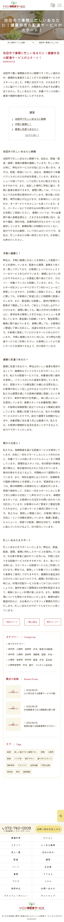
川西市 (50, 752)
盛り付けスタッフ (45, 758)
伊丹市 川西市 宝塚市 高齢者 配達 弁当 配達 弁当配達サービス (32, 654)
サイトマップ (48, 895)
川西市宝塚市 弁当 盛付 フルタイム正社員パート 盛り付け (32, 664)
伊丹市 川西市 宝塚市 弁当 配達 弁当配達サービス (32, 649)
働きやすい (29, 758)
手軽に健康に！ (23, 124)
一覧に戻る (32, 621)
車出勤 (10, 772)
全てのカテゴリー (16, 643)
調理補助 (26, 772)
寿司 (18, 772)
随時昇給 (10, 765)
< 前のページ (11, 621)
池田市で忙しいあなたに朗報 (30, 119)
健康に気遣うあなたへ (27, 129)
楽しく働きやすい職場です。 (25, 752)
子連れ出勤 (45, 765)
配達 (9, 752)
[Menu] (59, 5)
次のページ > (53, 621)
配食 (9, 758)
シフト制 (17, 758)
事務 (43, 752)
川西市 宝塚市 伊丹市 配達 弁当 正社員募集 (32, 659)
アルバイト (22, 765)
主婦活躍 (34, 765)
